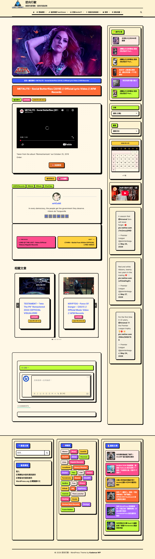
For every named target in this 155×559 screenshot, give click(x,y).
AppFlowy (82, 488)
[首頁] (33, 12)
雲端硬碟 (41, 12)
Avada (74, 499)
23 (136, 162)
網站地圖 (117, 12)
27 (125, 166)
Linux (64, 462)
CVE (81, 473)
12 (121, 159)
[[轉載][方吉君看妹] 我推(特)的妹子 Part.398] (115, 51)
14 (129, 159)
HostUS (65, 457)
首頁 (25, 80)
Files (73, 473)
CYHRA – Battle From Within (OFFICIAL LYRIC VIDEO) (79, 242)
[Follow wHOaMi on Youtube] (58, 216)
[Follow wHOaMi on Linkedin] (67, 216)
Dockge (86, 504)
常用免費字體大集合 (130, 81)
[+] (64, 393)
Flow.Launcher (78, 494)
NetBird (65, 483)
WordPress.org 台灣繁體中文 (28, 481)
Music (39, 186)
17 (113, 162)
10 (113, 159)
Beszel (77, 478)
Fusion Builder (67, 510)
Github (64, 488)
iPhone (82, 483)
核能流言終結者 (93, 12)
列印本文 (51, 178)
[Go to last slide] (18, 305)
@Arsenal (122, 219)
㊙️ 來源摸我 (56, 165)
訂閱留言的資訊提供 (24, 478)
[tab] (52, 339)
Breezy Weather (80, 467)
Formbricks (66, 478)
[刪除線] (43, 393)
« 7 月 (124, 175)
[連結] (58, 393)
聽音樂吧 (32, 80)
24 (113, 166)
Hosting (65, 499)
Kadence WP (95, 553)
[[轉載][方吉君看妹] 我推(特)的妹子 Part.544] (115, 61)
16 (136, 159)
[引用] (52, 393)
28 (129, 166)
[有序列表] (46, 393)
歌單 (106, 12)
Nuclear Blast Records (70, 504)
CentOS (83, 452)
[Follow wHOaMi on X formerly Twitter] (50, 216)
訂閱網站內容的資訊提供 (26, 475)
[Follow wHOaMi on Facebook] (46, 216)
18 (117, 162)
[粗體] (34, 393)
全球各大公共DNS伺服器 (129, 39)
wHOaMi (27, 100)
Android (65, 494)
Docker (65, 473)
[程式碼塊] (55, 393)
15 (133, 159)
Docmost (83, 457)
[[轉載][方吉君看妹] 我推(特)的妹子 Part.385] (115, 93)
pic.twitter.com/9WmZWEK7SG (125, 337)
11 (117, 159)
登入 (18, 471)
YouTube (48, 186)
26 (121, 166)
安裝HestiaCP (77, 12)
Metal (30, 186)
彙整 (114, 125)
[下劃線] (40, 393)
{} (61, 393)
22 (133, 162)
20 (125, 162)
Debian (89, 473)
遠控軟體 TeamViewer (58, 12)
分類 (114, 108)
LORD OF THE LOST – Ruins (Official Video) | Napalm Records (32, 242)
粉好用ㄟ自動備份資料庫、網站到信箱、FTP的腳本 (127, 72)
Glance (65, 452)
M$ (72, 488)
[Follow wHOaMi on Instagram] (54, 216)
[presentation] (34, 287)
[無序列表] (49, 393)
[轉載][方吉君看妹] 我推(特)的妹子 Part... (128, 50)
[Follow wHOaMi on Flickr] (63, 216)
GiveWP (87, 478)
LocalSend (66, 467)
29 (133, 166)
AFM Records (19, 186)
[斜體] (37, 393)
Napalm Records (76, 462)
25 (117, 166)
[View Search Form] (141, 12)
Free (74, 483)
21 (129, 162)
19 (121, 162)
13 (125, 159)
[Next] (95, 305)
